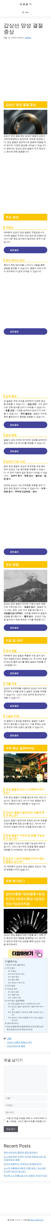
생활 (9, 1038)
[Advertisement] (25, 69)
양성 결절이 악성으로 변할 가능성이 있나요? (28, 1013)
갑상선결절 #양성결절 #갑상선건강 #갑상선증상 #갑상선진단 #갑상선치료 (25, 1028)
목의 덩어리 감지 (18, 974)
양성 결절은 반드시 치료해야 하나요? (25, 1004)
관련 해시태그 (13, 1023)
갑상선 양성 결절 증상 (16, 965)
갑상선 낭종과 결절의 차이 (19, 1042)
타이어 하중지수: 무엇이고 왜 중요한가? (23, 1164)
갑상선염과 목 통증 (16, 1046)
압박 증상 (15, 977)
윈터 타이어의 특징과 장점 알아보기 (21, 1152)
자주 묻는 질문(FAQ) (16, 1000)
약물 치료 (15, 995)
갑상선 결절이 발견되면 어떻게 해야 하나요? (27, 1008)
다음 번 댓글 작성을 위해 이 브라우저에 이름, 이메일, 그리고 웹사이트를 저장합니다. (26, 1120)
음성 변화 (15, 980)
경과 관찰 (15, 992)
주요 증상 (11, 968)
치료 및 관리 (12, 989)
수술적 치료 (16, 998)
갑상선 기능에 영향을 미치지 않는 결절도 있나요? (28, 1019)
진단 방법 (11, 985)
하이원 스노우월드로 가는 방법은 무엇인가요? (25, 1175)
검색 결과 (14, 250)
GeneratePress (36, 1220)
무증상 (13, 971)
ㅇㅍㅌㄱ (25, 4)
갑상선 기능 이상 (18, 983)
